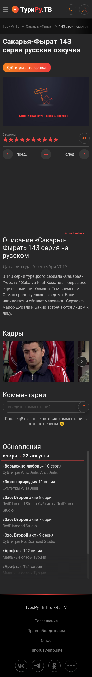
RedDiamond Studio (20, 503)
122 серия (24, 554)
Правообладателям (46, 630)
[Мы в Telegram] (38, 666)
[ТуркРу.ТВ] (32, 9)
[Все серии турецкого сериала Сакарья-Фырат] (46, 154)
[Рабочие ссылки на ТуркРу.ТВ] (71, 666)
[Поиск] (71, 9)
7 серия (28, 522)
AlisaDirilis (49, 472)
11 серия (29, 485)
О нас (46, 640)
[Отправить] (83, 407)
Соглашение (46, 621)
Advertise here (74, 233)
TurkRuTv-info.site (46, 650)
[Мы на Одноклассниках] (54, 666)
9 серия (29, 538)
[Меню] (6, 9)
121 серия (24, 569)
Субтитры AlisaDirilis (21, 472)
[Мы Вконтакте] (21, 666)
